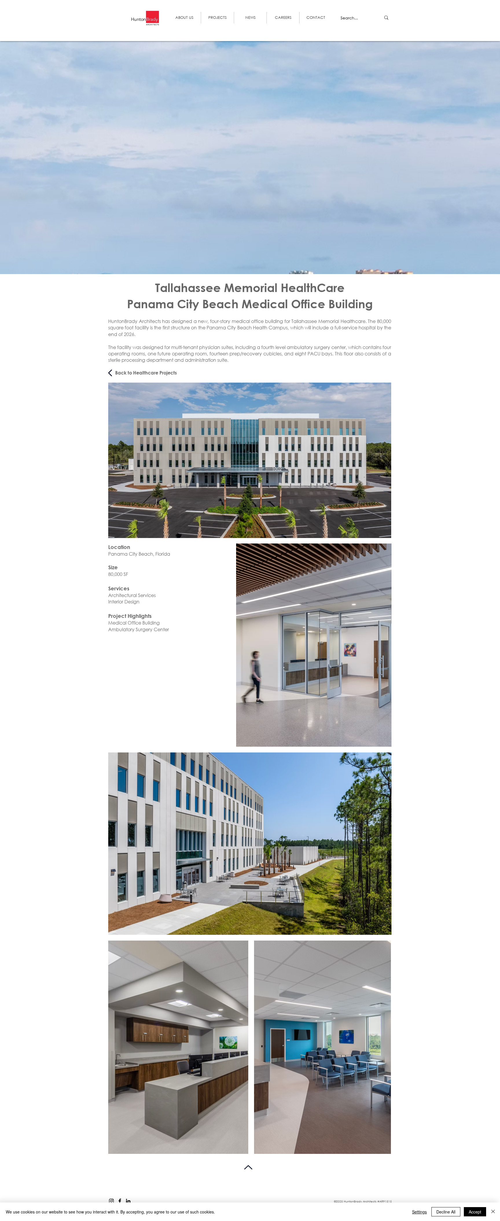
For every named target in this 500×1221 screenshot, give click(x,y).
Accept (475, 1212)
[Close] (493, 1211)
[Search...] (386, 18)
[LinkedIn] (128, 1201)
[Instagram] (111, 1201)
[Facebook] (120, 1201)
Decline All (445, 1212)
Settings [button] (419, 1212)
